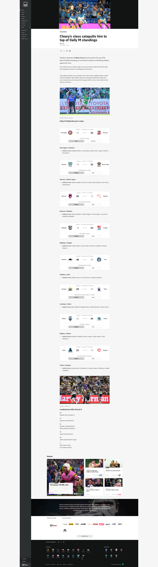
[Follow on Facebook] (58, 542)
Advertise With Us (70, 564)
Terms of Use (47, 564)
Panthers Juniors (25, 38)
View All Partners (85, 536)
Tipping (23, 25)
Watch (23, 12)
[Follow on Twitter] (61, 542)
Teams (23, 18)
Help (61, 564)
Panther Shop (24, 34)
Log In (24, 561)
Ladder (23, 16)
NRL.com (62, 43)
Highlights (76, 172)
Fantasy (23, 22)
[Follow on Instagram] (63, 542)
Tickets (23, 32)
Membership (24, 30)
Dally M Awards (63, 31)
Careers (58, 564)
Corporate (23, 36)
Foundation (24, 20)
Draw (22, 14)
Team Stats (93, 141)
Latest (76, 141)
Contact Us (64, 564)
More (22, 27)
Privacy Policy (53, 564)
